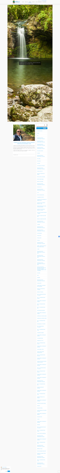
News (18, 4)
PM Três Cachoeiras (15, 4)
